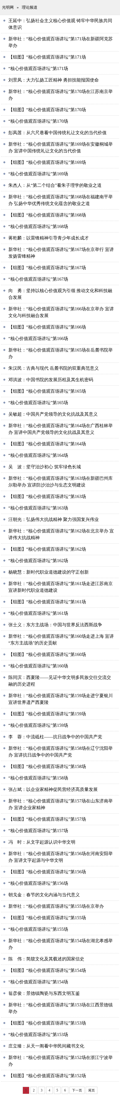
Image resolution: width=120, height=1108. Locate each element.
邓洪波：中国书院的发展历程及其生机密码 (50, 379)
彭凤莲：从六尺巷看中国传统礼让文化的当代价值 (57, 132)
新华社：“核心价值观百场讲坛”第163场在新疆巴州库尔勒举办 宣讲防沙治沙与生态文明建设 (60, 481)
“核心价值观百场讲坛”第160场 (38, 666)
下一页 (77, 1090)
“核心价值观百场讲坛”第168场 (38, 226)
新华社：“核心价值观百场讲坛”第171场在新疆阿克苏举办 (60, 42)
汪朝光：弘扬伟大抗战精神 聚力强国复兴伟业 (53, 519)
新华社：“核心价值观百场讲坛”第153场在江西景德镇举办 (60, 1008)
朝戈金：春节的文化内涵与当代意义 (44, 894)
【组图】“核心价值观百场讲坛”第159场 (47, 713)
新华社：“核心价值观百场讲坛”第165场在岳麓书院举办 (60, 353)
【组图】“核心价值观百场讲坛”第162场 (47, 549)
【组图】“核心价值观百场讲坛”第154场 (47, 970)
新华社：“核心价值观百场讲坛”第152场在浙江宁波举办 (60, 1061)
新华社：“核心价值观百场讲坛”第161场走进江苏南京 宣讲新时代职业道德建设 (60, 587)
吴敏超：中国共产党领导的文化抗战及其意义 (53, 414)
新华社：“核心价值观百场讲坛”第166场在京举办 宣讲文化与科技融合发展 (61, 312)
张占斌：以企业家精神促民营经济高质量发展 (53, 789)
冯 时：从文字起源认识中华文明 (41, 842)
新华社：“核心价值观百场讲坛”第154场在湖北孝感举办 (60, 944)
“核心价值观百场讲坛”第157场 (38, 830)
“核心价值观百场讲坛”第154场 (38, 981)
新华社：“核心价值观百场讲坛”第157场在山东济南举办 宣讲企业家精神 (60, 804)
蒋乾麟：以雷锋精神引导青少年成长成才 (48, 238)
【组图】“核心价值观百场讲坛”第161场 (47, 601)
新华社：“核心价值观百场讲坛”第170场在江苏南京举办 (60, 95)
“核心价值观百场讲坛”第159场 (38, 725)
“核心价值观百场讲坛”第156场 (38, 883)
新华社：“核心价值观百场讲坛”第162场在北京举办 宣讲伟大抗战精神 (61, 534)
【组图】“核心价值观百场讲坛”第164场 (47, 443)
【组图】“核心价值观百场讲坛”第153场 (47, 1023)
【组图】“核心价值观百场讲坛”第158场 (47, 766)
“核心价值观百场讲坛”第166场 (38, 338)
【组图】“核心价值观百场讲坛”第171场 (47, 57)
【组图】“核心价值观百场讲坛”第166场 (47, 327)
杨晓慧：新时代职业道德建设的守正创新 (48, 572)
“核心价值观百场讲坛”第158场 (38, 778)
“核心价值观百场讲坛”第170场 (38, 121)
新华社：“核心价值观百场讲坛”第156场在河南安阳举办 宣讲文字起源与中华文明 (60, 857)
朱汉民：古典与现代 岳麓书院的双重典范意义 (53, 368)
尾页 (91, 1090)
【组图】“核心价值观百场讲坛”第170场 (47, 109)
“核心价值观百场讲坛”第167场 (38, 279)
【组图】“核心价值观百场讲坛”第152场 (47, 1075)
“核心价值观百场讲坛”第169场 (38, 173)
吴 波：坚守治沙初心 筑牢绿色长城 (44, 466)
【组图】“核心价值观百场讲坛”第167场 (47, 267)
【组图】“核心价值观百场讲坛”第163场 (47, 496)
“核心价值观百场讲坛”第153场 (38, 1034)
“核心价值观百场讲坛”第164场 (38, 455)
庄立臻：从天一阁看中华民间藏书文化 (46, 1046)
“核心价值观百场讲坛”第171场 (38, 68)
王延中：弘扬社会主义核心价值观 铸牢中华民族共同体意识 (60, 24)
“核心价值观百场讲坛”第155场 (38, 929)
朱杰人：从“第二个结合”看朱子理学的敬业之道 (55, 185)
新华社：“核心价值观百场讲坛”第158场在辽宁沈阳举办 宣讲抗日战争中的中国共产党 (60, 751)
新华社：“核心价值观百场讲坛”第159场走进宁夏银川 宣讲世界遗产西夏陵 (60, 699)
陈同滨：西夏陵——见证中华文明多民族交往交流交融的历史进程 (59, 680)
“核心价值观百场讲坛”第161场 (38, 613)
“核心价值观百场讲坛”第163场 (38, 508)
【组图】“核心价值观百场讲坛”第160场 (47, 654)
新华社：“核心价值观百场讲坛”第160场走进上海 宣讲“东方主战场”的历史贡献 (61, 639)
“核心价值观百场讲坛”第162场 (38, 560)
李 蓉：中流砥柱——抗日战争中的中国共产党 (55, 736)
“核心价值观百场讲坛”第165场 (38, 402)
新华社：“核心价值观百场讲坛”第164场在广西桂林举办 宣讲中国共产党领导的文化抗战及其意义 (60, 429)
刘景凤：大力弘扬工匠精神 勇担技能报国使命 (53, 80)
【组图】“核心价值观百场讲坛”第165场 (47, 391)
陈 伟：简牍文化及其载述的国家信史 (46, 958)
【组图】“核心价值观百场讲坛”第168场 (47, 215)
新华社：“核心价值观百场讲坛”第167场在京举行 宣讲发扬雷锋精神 (61, 253)
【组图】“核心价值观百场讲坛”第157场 (47, 819)
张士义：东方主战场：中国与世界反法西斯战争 (55, 624)
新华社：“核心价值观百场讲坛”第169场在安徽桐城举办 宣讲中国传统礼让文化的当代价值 (60, 147)
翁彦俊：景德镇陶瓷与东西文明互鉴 (44, 993)
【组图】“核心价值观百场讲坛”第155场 (47, 917)
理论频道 (29, 7)
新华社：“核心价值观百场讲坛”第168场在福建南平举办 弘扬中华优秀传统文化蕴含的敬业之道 (60, 200)
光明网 (8, 7)
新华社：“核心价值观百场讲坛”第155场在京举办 (56, 906)
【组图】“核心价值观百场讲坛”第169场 (47, 162)
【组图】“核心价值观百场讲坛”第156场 (47, 871)
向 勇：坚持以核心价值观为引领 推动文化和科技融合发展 (60, 294)
